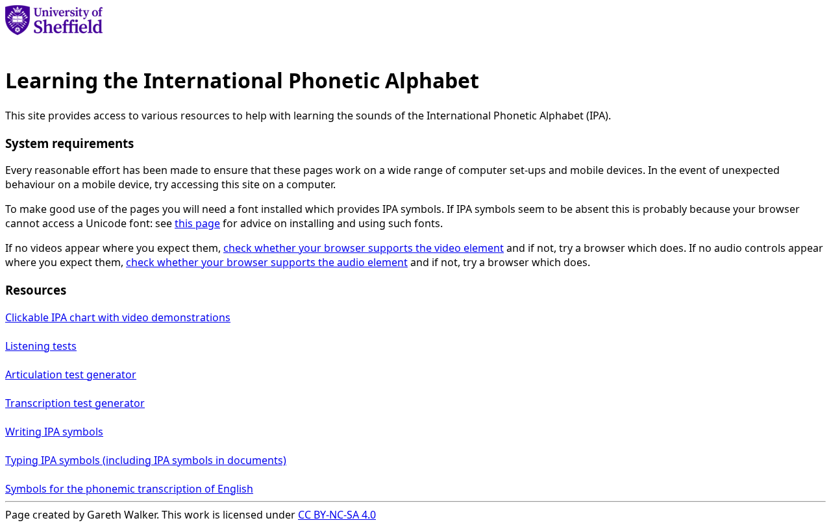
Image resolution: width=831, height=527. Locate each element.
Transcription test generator (75, 403)
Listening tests (41, 346)
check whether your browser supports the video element (363, 248)
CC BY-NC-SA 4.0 (337, 515)
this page (197, 223)
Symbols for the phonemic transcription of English (129, 489)
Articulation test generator (70, 374)
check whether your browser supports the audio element (267, 262)
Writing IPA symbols (54, 431)
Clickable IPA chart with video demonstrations (117, 317)
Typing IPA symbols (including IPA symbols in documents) (145, 460)
